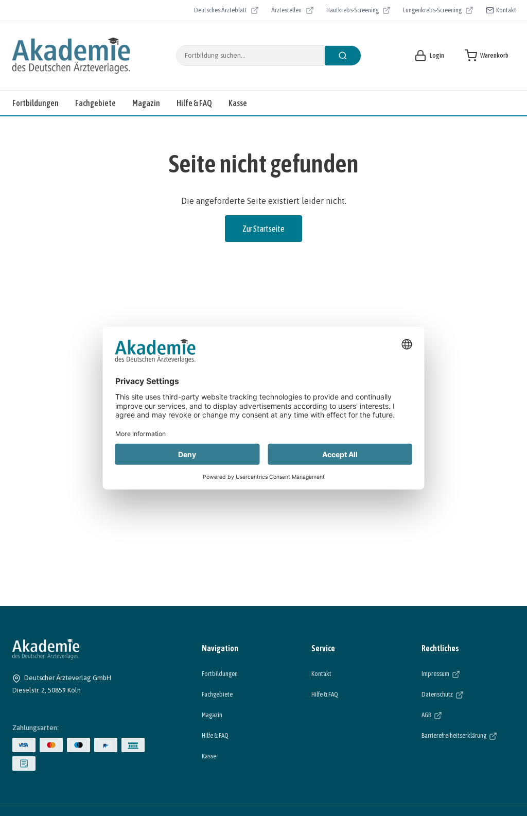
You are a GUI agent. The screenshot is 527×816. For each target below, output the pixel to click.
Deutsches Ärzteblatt (220, 11)
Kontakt (506, 10)
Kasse (238, 103)
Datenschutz (468, 694)
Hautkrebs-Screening (352, 11)
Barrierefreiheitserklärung (468, 735)
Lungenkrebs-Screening (432, 11)
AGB (458, 714)
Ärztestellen (292, 11)
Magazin (146, 103)
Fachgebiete (95, 103)
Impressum (467, 673)
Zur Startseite (263, 228)
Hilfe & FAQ (194, 103)
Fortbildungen (35, 103)
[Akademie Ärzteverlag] (71, 56)
